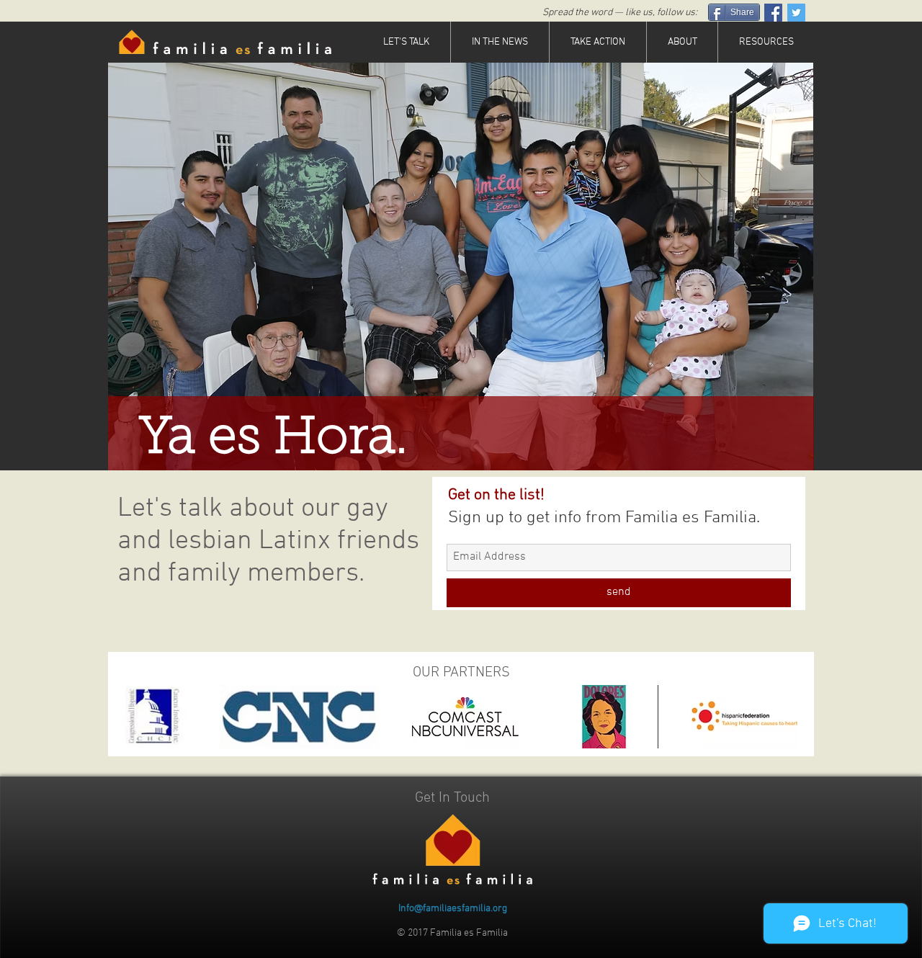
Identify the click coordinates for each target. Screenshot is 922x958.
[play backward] (140, 716)
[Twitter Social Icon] (796, 13)
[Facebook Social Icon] (773, 13)
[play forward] (782, 716)
